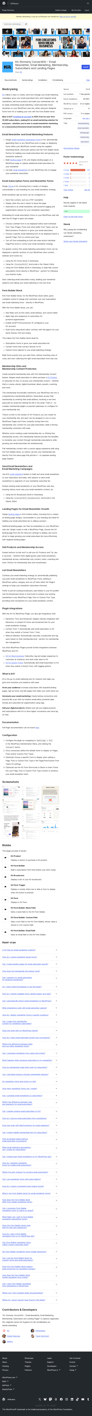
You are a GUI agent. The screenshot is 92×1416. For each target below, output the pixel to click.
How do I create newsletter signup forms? (19, 957)
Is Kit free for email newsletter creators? (19, 950)
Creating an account (22, 117)
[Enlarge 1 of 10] (17, 789)
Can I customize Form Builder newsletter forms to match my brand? (18, 1209)
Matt (5, 1381)
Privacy (5, 1370)
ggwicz (10, 1341)
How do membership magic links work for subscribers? (24, 1067)
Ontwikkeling (57, 80)
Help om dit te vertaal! (67, 16)
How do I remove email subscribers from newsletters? (24, 1118)
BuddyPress (8, 1389)
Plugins (27, 1366)
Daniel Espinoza (13, 1336)
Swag (73, 1370)
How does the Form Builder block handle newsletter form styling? (16, 1276)
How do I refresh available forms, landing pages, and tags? (26, 994)
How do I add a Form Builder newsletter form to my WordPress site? (18, 1235)
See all (87, 190)
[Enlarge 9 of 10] (56, 809)
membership (84, 137)
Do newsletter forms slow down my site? (19, 1081)
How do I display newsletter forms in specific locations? (25, 1015)
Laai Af (85, 67)
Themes (28, 1362)
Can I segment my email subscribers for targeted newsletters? (17, 979)
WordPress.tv (53, 1370)
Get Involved (75, 1358)
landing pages (15, 160)
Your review (68, 190)
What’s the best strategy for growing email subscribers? (25, 1172)
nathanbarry (40, 1331)
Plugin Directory (8, 10)
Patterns (28, 1370)
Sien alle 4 (86, 118)
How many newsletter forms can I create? (19, 1089)
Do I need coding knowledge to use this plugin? (22, 987)
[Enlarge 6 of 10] (36, 815)
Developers (51, 1366)
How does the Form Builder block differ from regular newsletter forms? (17, 1201)
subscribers (85, 142)
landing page (84, 133)
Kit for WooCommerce (15, 656)
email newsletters (20, 170)
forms (10, 186)
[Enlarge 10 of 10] (56, 823)
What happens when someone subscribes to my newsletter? (27, 1060)
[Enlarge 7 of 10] (36, 828)
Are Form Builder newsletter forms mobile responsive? (24, 1252)
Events (72, 1362)
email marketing (16, 474)
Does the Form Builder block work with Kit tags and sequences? (16, 1226)
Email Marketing (83, 123)
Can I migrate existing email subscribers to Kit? (21, 1111)
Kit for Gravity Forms (14, 663)
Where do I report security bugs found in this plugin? (23, 1300)
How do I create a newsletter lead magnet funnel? (23, 1186)
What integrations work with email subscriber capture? (24, 1008)
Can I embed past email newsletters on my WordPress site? (26, 1157)
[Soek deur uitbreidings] (26, 24)
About (4, 1358)
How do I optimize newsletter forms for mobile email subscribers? (16, 1164)
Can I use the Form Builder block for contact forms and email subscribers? (17, 1259)
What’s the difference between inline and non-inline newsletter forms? (17, 1045)
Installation (42, 80)
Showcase (29, 1358)
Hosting (5, 1366)
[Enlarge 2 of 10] (17, 802)
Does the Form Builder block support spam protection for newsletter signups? (18, 1268)
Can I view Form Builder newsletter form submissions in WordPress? (16, 1285)
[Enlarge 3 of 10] (17, 818)
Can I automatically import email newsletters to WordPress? (26, 1001)
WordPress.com (10, 1377)
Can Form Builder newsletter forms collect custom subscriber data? (16, 1243)
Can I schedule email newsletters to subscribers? (22, 1096)
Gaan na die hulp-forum (73, 216)
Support (50, 1362)
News (4, 1362)
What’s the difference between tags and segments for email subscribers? (17, 1103)
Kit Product (52, 377)
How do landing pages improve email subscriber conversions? (15, 1140)
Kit (21, 72)
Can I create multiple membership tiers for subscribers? (24, 1132)
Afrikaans (11, 1399)
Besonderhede (11, 80)
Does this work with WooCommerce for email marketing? (25, 1125)
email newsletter (83, 128)
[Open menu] (88, 3)
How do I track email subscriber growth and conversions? (26, 1038)
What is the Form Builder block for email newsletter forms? (26, 1193)
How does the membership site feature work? (21, 971)
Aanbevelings (27, 80)
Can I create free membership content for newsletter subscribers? (17, 1022)
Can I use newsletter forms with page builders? (21, 1179)
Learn (49, 1358)
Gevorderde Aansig (71, 148)
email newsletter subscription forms (26, 140)
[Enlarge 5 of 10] (36, 801)
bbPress (6, 1385)
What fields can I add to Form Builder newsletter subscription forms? (17, 1218)
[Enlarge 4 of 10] (36, 789)
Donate (74, 1366)
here (37, 727)
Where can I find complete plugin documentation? (22, 1293)
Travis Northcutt (42, 1336)
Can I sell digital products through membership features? (25, 1074)
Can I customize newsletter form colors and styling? (23, 1053)
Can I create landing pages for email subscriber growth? (25, 964)
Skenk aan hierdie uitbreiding (75, 241)
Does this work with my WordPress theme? (20, 1031)
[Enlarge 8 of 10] (56, 789)
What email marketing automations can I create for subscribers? (16, 1148)
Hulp (88, 80)
